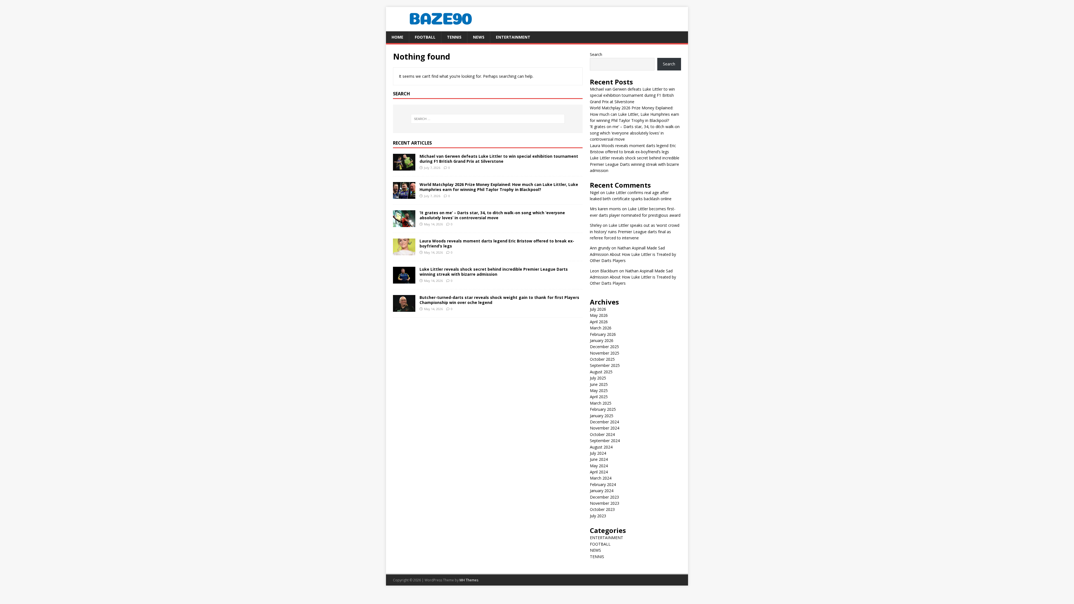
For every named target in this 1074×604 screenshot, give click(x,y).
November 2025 (604, 353)
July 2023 (598, 515)
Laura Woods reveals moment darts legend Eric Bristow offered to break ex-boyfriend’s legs (497, 243)
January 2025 (601, 415)
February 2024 (603, 484)
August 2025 (601, 371)
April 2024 (599, 472)
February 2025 (603, 409)
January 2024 (601, 490)
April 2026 (599, 321)
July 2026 (598, 309)
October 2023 (602, 509)
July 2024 (598, 453)
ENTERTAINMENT (513, 37)
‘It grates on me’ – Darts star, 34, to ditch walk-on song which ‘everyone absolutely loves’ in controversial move (492, 215)
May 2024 (599, 465)
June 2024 (599, 459)
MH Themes (469, 580)
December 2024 (604, 421)
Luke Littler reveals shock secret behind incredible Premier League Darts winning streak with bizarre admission (494, 271)
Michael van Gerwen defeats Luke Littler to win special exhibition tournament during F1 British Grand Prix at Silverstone (499, 159)
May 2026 (599, 315)
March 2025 (600, 403)
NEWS (478, 37)
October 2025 (602, 359)
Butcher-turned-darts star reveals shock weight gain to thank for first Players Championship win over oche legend (499, 300)
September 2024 (605, 440)
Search (596, 54)
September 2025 (605, 365)
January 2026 (601, 340)
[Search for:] (487, 119)
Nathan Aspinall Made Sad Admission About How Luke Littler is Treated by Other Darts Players (633, 254)
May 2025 (599, 390)
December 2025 (604, 346)
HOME (397, 37)
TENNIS (454, 37)
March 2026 (600, 328)
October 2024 (602, 434)
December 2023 (604, 497)
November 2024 (604, 428)
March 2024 (600, 478)
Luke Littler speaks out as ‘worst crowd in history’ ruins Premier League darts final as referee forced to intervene (634, 231)
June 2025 (599, 384)
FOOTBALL (425, 37)
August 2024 (601, 447)
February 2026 (603, 334)
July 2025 (598, 378)
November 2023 (604, 503)
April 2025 (599, 396)
